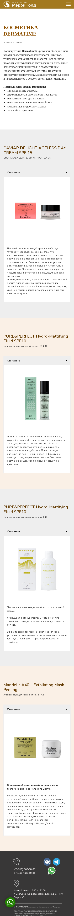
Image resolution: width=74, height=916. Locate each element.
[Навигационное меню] (68, 4)
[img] (47, 862)
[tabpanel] (37, 239)
